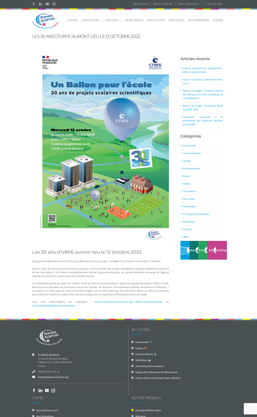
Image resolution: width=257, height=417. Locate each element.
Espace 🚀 (141, 348)
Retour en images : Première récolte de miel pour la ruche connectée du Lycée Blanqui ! (203, 94)
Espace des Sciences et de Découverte (156, 372)
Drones (187, 160)
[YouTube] (47, 390)
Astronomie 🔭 (143, 342)
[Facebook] (34, 390)
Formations (189, 191)
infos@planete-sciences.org (53, 377)
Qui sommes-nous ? (47, 410)
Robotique (189, 221)
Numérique (189, 206)
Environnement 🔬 (146, 354)
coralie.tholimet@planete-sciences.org (53, 305)
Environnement (191, 168)
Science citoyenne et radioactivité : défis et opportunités (203, 70)
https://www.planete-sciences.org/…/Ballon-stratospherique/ (129, 301)
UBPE (186, 236)
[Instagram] (53, 390)
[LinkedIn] (40, 390)
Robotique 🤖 (143, 360)
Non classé (189, 199)
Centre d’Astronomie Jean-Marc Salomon (158, 378)
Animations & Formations (149, 366)
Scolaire (187, 229)
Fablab (186, 183)
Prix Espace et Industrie (196, 214)
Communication (192, 153)
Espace (186, 176)
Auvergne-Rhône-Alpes (148, 410)
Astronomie (189, 145)
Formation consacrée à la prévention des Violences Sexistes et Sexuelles (203, 120)
